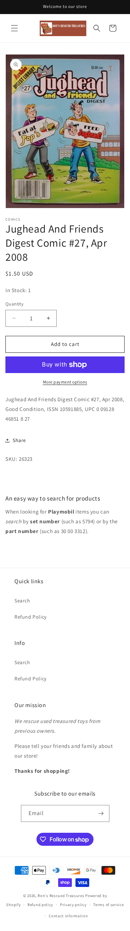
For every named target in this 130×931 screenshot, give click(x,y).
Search (22, 600)
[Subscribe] (101, 813)
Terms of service (108, 904)
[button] (14, 28)
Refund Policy (30, 617)
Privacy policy (73, 904)
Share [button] (19, 440)
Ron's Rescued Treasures (61, 895)
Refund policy (40, 904)
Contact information (68, 915)
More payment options (65, 382)
